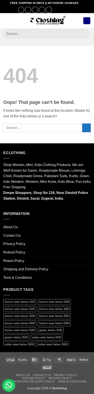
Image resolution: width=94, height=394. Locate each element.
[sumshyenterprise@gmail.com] (61, 10)
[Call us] (42, 10)
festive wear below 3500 (20, 316)
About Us (10, 227)
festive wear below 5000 (54, 323)
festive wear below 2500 (20, 309)
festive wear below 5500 (20, 330)
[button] (6, 20)
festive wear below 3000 (54, 309)
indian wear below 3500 (52, 344)
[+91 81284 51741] (74, 10)
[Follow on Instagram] (28, 10)
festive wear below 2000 (54, 301)
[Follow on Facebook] (21, 10)
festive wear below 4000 (54, 316)
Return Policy (13, 261)
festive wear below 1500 (20, 301)
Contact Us (12, 235)
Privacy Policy (14, 244)
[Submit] (84, 33)
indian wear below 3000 (19, 344)
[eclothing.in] (47, 21)
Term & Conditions (17, 277)
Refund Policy (14, 252)
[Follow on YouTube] (49, 10)
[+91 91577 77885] (68, 10)
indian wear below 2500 (46, 337)
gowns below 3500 (16, 337)
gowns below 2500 (50, 330)
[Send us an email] (35, 10)
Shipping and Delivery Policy (25, 269)
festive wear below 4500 (20, 323)
